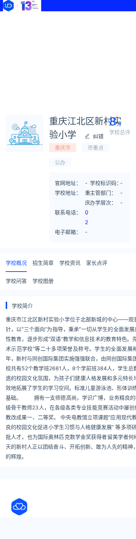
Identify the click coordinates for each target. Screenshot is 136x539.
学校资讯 (69, 263)
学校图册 (43, 281)
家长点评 (96, 263)
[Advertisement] (68, 60)
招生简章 (43, 263)
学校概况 (16, 263)
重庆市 (63, 147)
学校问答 (16, 281)
